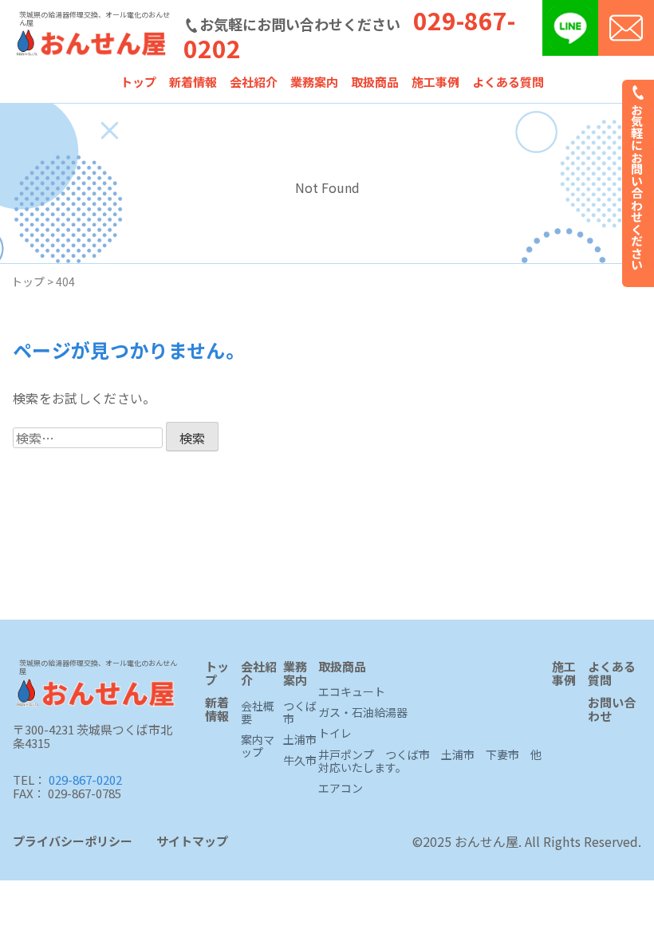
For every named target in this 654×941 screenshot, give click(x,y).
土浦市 (300, 740)
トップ (138, 82)
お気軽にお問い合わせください (637, 185)
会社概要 (257, 712)
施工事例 (435, 82)
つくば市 (300, 712)
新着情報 (193, 82)
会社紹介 (254, 82)
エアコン (340, 789)
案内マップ (257, 746)
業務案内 (314, 82)
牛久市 (300, 761)
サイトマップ (192, 841)
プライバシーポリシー (72, 841)
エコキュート (351, 692)
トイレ (335, 733)
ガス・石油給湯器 (363, 713)
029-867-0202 (85, 779)
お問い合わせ (612, 709)
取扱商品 (375, 82)
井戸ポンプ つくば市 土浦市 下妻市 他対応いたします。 (430, 761)
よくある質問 (508, 82)
